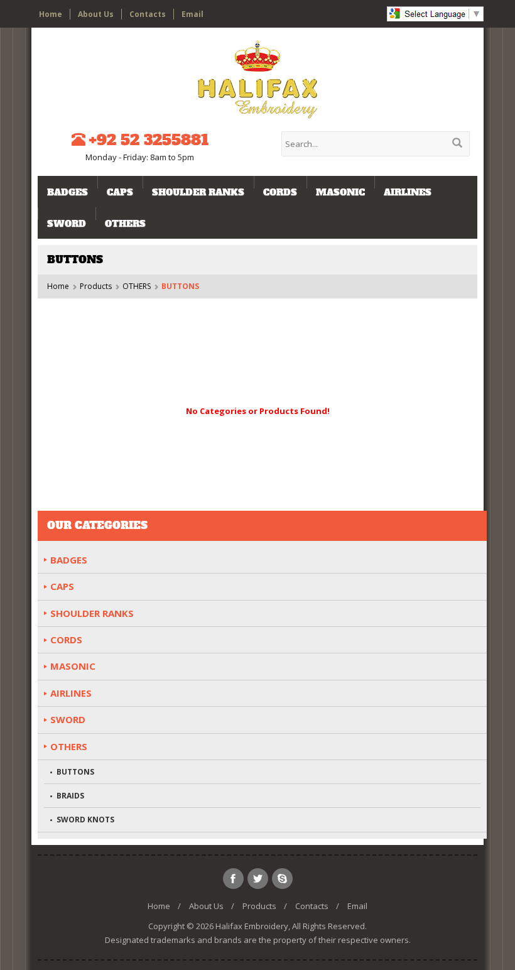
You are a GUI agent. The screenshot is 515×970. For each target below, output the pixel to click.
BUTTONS (75, 771)
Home (50, 14)
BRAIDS (70, 795)
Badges (67, 192)
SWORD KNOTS (85, 819)
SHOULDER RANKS (198, 192)
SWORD (66, 223)
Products (96, 286)
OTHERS (125, 223)
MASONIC (340, 192)
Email (192, 14)
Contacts (147, 14)
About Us (96, 14)
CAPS (120, 192)
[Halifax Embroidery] (257, 79)
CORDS (280, 192)
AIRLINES (407, 192)
